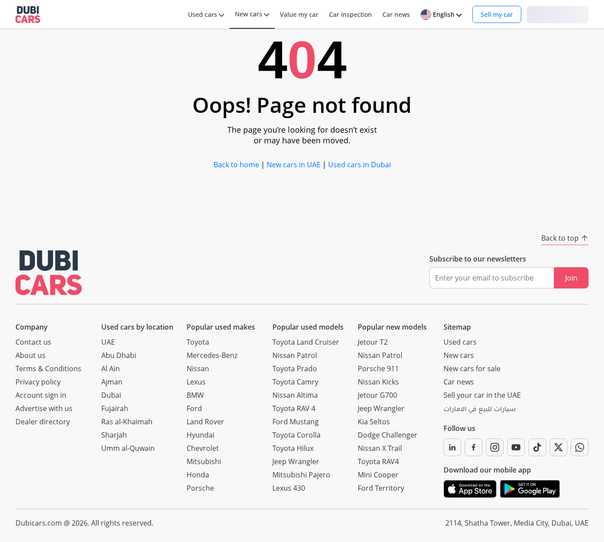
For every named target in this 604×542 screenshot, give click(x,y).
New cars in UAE (294, 164)
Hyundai (200, 435)
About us (30, 355)
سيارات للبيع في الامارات (479, 410)
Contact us (33, 342)
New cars (458, 355)
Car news (458, 382)
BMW (195, 395)
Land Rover (205, 422)
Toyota (198, 342)
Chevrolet (203, 448)
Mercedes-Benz (212, 355)
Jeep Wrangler (295, 461)
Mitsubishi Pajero (301, 475)
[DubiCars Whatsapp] (579, 447)
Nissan (198, 368)
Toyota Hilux (292, 448)
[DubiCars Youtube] (516, 447)
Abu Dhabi (118, 355)
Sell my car (497, 14)
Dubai (111, 395)
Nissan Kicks (378, 382)
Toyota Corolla (296, 435)
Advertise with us (44, 408)
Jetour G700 (377, 395)
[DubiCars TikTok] (537, 447)
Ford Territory (381, 488)
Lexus (196, 382)
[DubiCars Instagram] (494, 447)
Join (571, 278)
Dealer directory (42, 422)
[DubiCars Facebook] (473, 447)
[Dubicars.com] (48, 272)
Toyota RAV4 (378, 461)
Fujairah (114, 408)
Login (558, 14)
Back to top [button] (560, 238)
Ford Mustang (295, 422)
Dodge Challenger (387, 435)
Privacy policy (38, 382)
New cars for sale (472, 368)
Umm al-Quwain (128, 448)
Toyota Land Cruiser (305, 342)
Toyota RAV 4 (293, 408)
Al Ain (110, 368)
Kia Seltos (374, 422)
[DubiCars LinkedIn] (452, 447)
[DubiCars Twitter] (558, 447)
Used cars (460, 342)
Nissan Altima (295, 395)
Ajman (111, 382)
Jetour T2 (373, 342)
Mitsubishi (204, 461)
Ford (194, 408)
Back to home (236, 164)
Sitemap (457, 327)
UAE (108, 342)
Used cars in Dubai (359, 164)
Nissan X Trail (380, 448)
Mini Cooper (378, 475)
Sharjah (114, 435)
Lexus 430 (288, 488)
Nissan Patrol (294, 355)
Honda (198, 475)
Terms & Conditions (48, 368)
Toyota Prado (294, 368)
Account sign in (40, 395)
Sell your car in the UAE (482, 395)
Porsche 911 (378, 368)
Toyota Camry (295, 382)
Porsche (200, 488)
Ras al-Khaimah (127, 422)
